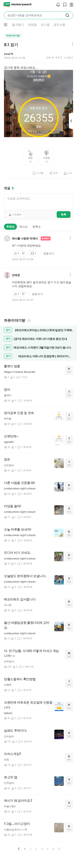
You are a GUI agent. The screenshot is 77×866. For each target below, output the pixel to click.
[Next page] (59, 848)
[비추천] (24, 253)
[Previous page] (19, 848)
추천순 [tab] (10, 226)
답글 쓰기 (48, 253)
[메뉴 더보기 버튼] (5, 25)
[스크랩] (63, 5)
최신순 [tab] (23, 226)
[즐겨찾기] (28, 320)
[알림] (57, 5)
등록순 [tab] (36, 226)
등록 (63, 214)
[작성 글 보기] (70, 5)
